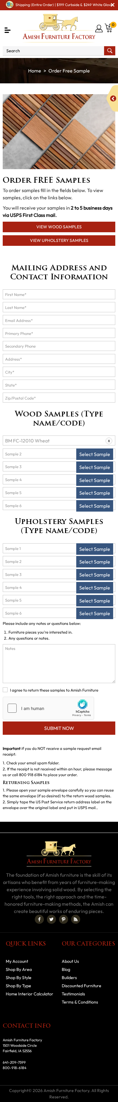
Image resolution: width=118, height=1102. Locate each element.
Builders (69, 977)
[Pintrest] (63, 919)
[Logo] (59, 28)
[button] (8, 30)
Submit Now (59, 728)
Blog (66, 969)
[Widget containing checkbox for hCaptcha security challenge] (48, 708)
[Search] (109, 50)
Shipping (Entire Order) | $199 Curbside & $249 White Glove (64, 4)
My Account (17, 961)
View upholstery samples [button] (59, 240)
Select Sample (94, 454)
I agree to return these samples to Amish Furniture (54, 690)
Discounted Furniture (81, 985)
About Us (70, 961)
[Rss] (75, 919)
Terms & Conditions (80, 1002)
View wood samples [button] (59, 227)
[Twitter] (51, 919)
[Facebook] (39, 919)
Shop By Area (19, 969)
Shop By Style (18, 977)
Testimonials (73, 994)
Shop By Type (18, 985)
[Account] (99, 28)
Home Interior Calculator (29, 994)
